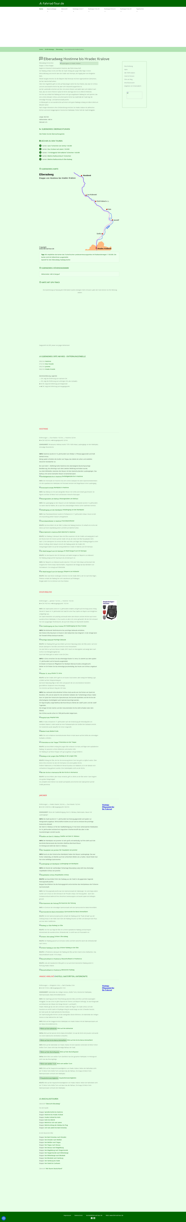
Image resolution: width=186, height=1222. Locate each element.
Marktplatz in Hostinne (61, 487)
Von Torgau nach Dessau (52, 1145)
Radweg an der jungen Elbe (68, 756)
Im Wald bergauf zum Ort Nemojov (75, 551)
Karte (126, 69)
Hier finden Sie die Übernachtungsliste (51, 134)
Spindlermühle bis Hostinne (54, 1112)
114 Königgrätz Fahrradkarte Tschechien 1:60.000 (64, 152)
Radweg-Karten (65, 260)
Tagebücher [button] (140, 9)
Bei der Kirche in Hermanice (68, 772)
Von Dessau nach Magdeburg (54, 1148)
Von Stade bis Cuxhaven (52, 1163)
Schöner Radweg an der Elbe (69, 948)
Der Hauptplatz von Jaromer (68, 850)
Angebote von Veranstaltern (132, 86)
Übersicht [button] (64, 9)
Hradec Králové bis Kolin (52, 1117)
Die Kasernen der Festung (67, 903)
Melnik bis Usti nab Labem (53, 1122)
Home (42, 9)
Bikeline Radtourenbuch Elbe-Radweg (60, 159)
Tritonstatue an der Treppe (67, 742)
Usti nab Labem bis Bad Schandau (56, 1128)
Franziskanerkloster (68, 521)
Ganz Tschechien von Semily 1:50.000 (60, 146)
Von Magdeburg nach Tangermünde (56, 1150)
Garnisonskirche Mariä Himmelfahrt (76, 912)
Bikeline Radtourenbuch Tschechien (59, 156)
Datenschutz (78, 1215)
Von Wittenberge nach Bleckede (55, 1155)
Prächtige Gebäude (60, 640)
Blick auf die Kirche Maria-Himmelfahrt (80, 1040)
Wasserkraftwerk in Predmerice (72, 959)
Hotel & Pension (129, 76)
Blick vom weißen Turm (64, 1063)
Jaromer (47, 366)
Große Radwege (49, 49)
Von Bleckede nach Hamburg (54, 1158)
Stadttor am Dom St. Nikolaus (69, 836)
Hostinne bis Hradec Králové (54, 1115)
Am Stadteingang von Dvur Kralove (75, 626)
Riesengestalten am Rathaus (69, 499)
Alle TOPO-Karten (129, 73)
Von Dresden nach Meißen (53, 1140)
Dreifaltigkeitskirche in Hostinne (72, 476)
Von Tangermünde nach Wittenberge (56, 1153)
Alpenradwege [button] (51, 9)
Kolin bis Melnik (50, 1120)
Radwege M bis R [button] (109, 9)
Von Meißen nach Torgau (53, 1142)
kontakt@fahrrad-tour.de (94, 1215)
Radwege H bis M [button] (93, 9)
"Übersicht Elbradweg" (53, 1104)
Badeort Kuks (54, 731)
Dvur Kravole (49, 364)
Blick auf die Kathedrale (65, 1028)
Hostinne (48, 361)
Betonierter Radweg (68, 970)
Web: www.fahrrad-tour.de (114, 1215)
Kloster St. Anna (57, 673)
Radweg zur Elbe (57, 925)
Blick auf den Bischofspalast (69, 1052)
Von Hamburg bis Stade (52, 1161)
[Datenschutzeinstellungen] (3, 1218)
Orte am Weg (128, 79)
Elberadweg (59, 49)
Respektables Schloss (62, 875)
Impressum (67, 1215)
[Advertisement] (79, 407)
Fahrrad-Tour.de (53, 3)
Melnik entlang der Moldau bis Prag (56, 1125)
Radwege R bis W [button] (125, 9)
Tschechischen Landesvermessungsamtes (78, 254)
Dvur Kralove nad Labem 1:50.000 (58, 149)
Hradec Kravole (50, 369)
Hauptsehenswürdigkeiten (67, 1078)
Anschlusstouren (129, 83)
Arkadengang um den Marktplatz (73, 510)
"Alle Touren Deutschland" (54, 1168)
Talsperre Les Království (71, 571)
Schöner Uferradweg (61, 936)
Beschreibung (128, 66)
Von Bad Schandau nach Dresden (55, 1137)
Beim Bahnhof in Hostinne (66, 532)
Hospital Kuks (54, 717)
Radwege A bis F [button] (78, 9)
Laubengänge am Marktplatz (69, 864)
